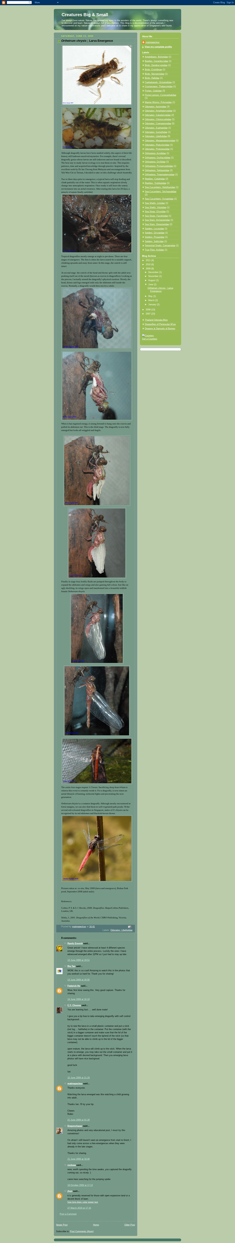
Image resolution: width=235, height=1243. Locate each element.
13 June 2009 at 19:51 (78, 960)
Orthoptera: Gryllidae (155, 162)
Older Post (129, 1225)
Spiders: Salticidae (154, 241)
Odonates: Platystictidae (157, 145)
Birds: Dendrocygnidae (156, 65)
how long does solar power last (82, 1202)
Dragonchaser (74, 1126)
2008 (148, 309)
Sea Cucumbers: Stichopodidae (160, 191)
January (152, 304)
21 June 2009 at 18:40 (78, 1159)
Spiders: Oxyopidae (154, 233)
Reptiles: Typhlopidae (155, 183)
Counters (152, 339)
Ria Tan (71, 966)
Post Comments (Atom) (82, 1231)
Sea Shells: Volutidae (155, 207)
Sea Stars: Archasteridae (157, 220)
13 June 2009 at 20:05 (78, 980)
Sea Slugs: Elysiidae (155, 211)
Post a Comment (68, 1214)
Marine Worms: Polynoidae (158, 102)
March (151, 300)
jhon (69, 1191)
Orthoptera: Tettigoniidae (157, 170)
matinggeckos (74, 1083)
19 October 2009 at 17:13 (80, 1185)
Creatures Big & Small (85, 14)
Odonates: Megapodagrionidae (160, 140)
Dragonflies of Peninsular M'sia (160, 324)
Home (96, 1225)
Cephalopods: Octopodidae (158, 82)
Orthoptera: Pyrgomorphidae (159, 166)
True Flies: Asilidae (154, 250)
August (152, 280)
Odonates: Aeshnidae (155, 106)
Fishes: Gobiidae (153, 91)
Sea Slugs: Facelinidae (156, 216)
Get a (145, 339)
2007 (148, 314)
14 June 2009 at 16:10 (78, 999)
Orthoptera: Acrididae (155, 153)
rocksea (71, 1165)
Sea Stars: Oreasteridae (157, 224)
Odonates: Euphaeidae (156, 128)
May (150, 296)
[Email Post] (129, 926)
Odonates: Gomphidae (156, 132)
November (153, 276)
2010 (148, 264)
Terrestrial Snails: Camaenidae (160, 245)
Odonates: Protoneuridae (157, 149)
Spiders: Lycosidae (154, 228)
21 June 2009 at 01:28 (78, 1120)
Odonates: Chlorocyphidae (158, 119)
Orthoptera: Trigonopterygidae (159, 174)
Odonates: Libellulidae (121, 930)
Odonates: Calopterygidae (158, 115)
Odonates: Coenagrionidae (158, 123)
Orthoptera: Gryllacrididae (157, 157)
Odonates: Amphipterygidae (158, 111)
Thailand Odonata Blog (156, 320)
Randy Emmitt (75, 943)
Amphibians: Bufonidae (156, 57)
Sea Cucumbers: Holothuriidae (160, 187)
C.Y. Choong (74, 1005)
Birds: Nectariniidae (154, 74)
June (151, 284)
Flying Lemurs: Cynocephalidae (160, 95)
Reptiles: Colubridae (155, 179)
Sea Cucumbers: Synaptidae (159, 199)
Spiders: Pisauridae (154, 237)
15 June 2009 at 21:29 (78, 1078)
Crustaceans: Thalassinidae (159, 86)
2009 (148, 268)
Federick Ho (73, 986)
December (153, 272)
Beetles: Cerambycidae (156, 61)
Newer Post (62, 1225)
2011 (148, 260)
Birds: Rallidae (152, 78)
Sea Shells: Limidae (155, 203)
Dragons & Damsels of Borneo (160, 328)
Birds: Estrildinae (153, 69)
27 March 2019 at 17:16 (79, 1208)
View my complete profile (158, 47)
